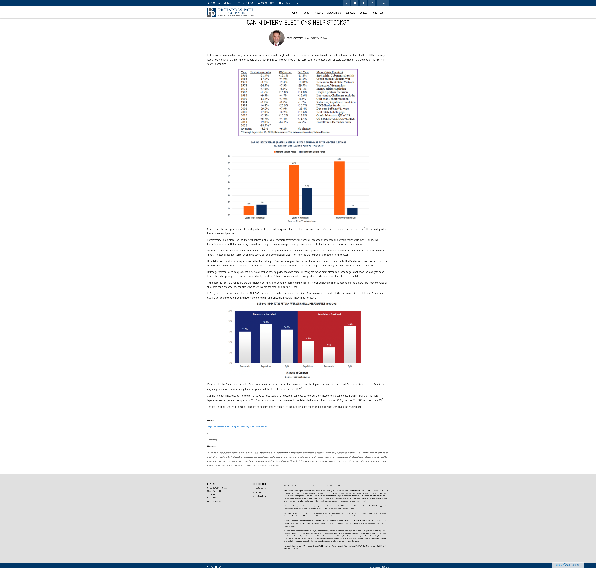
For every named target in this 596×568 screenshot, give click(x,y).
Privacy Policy (289, 546)
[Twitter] (346, 3)
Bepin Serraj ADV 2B (315, 546)
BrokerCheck (338, 486)
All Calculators (259, 496)
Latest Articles (259, 487)
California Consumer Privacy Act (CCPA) (362, 506)
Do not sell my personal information (341, 508)
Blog (383, 3)
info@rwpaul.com (290, 3)
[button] (294, 12)
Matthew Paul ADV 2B (357, 546)
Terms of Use (301, 546)
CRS (384, 546)
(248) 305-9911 (268, 3)
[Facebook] (363, 3)
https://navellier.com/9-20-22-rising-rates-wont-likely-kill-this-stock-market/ (237, 426)
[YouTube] (354, 3)
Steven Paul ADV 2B (374, 546)
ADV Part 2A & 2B (291, 548)
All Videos (257, 491)
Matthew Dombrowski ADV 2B (336, 546)
